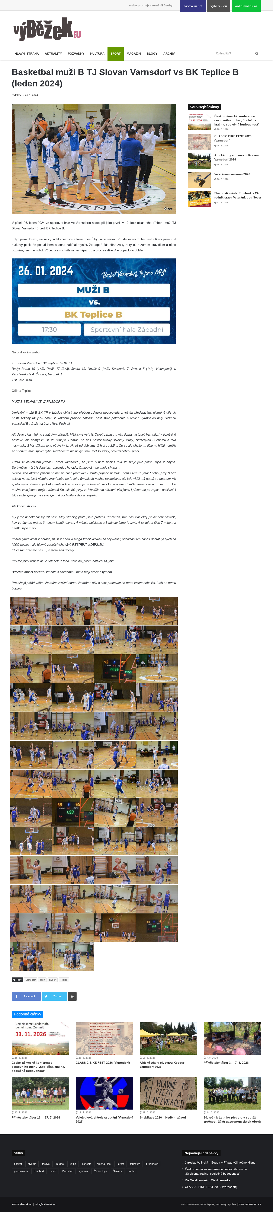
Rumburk (39, 1171)
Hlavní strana (27, 53)
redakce (17, 95)
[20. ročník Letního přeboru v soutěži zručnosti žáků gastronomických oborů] (232, 1093)
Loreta (120, 1163)
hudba (60, 1163)
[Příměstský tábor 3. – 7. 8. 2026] (232, 1038)
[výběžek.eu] (49, 30)
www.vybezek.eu (22, 1204)
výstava (83, 1171)
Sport (115, 53)
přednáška (152, 1163)
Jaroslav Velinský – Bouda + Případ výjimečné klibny (220, 1162)
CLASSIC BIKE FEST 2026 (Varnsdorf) (103, 1062)
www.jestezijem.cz (249, 1204)
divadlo (32, 1163)
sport (42, 980)
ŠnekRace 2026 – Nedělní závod (163, 1117)
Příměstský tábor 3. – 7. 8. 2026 (226, 1062)
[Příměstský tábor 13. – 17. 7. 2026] (40, 1093)
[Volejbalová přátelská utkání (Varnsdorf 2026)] (104, 1093)
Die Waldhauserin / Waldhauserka (207, 1180)
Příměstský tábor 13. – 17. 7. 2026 (36, 1117)
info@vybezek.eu (45, 1204)
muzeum (135, 1163)
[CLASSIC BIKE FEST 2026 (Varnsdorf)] (199, 142)
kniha (73, 1163)
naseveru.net (192, 6)
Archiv (169, 53)
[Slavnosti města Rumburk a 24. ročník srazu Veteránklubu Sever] (199, 199)
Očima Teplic (21, 390)
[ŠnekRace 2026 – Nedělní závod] (168, 1093)
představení (21, 1171)
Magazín (134, 53)
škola (131, 1171)
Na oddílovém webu (25, 352)
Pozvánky (76, 53)
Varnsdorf (31, 980)
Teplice (63, 980)
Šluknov (117, 1171)
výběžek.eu (219, 6)
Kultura (97, 53)
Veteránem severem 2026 (232, 174)
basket (52, 980)
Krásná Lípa (104, 1163)
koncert (86, 1163)
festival (46, 1163)
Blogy (152, 53)
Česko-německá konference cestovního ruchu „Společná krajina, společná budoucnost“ (237, 120)
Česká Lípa (100, 1171)
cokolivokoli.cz (246, 6)
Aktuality (53, 53)
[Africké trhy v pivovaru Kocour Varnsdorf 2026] (199, 161)
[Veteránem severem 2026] (199, 180)
